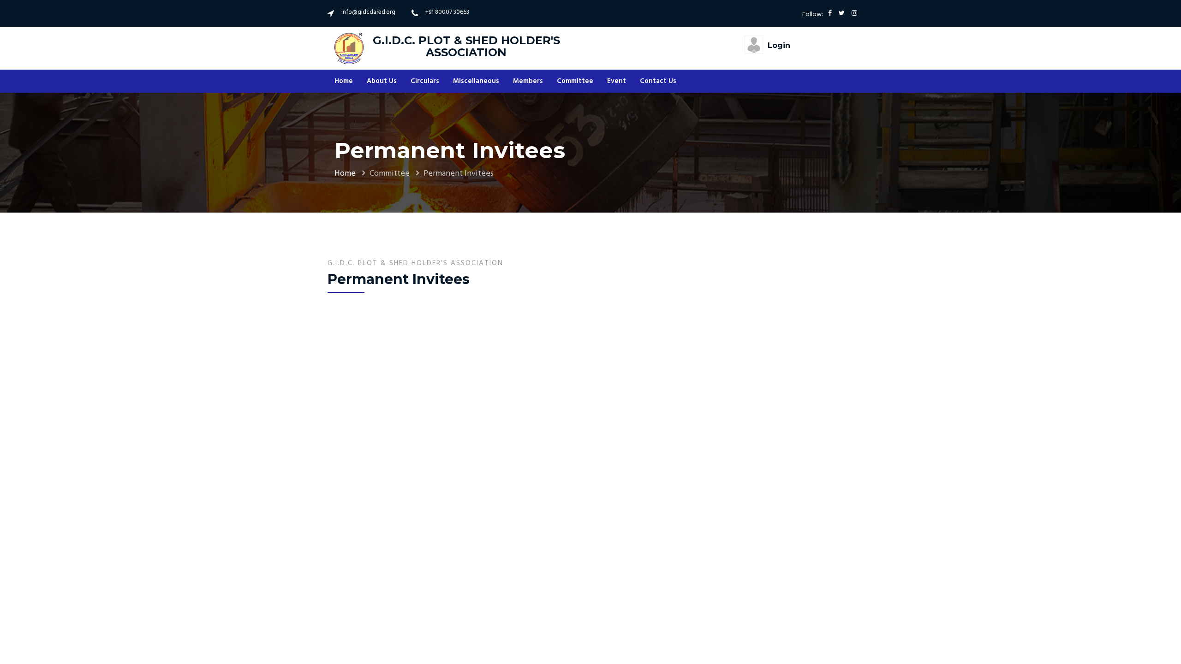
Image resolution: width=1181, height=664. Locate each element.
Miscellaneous (476, 81)
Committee (575, 81)
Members (528, 81)
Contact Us (658, 81)
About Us (382, 81)
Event (616, 81)
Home (343, 81)
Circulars (425, 81)
